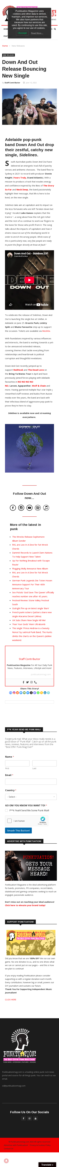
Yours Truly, (19, 177)
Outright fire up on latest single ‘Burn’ (30, 608)
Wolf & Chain (39, 385)
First (7, 768)
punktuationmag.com (41, 674)
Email (9, 775)
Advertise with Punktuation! (16, 1145)
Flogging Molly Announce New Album (30, 568)
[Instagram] (14, 692)
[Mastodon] (34, 692)
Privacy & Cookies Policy (40, 1145)
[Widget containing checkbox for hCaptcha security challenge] (26, 820)
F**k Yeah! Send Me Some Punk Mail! (29, 810)
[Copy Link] (41, 692)
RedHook (18, 369)
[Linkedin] (45, 692)
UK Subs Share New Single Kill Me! (29, 620)
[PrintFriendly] (48, 692)
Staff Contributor (12, 82)
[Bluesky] (27, 692)
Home (6, 29)
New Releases (18, 45)
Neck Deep (22, 189)
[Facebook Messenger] (20, 692)
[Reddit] (17, 692)
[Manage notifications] (6, 1160)
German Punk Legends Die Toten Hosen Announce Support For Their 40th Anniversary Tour (32, 584)
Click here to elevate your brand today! (25, 905)
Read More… (37, 33)
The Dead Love (36, 369)
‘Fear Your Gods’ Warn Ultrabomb (28, 624)
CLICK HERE (10, 999)
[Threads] (31, 692)
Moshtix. (46, 330)
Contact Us (8, 1148)
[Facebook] (10, 692)
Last (34, 768)
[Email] (24, 692)
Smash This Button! (18, 830)
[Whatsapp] (38, 692)
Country (10, 790)
